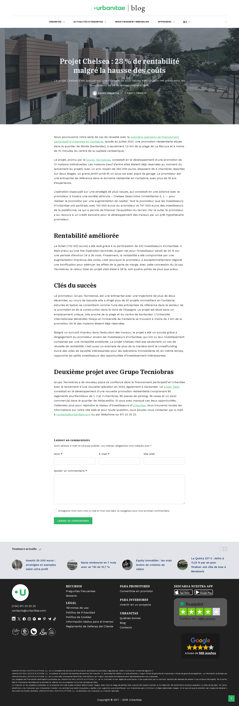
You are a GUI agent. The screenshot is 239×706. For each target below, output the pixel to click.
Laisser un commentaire (73, 520)
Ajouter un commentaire (70, 470)
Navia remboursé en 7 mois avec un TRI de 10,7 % (98, 565)
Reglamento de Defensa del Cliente (89, 626)
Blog (123, 622)
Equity (131, 93)
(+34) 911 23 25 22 (24, 606)
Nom (58, 454)
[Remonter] (231, 698)
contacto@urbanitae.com (29, 610)
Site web (149, 454)
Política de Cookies (78, 617)
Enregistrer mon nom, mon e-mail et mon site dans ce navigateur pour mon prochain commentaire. (114, 511)
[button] (200, 646)
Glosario (71, 595)
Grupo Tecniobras (98, 159)
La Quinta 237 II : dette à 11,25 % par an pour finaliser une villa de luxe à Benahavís (208, 565)
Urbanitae (55, 22)
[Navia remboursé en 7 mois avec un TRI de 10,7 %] (72, 565)
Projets (141, 93)
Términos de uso (77, 607)
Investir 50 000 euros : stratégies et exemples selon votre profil (41, 565)
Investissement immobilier (132, 22)
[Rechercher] (226, 22)
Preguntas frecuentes (80, 591)
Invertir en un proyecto (135, 604)
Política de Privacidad (80, 612)
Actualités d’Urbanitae (88, 22)
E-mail (104, 454)
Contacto (126, 627)
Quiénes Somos (130, 618)
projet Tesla (172, 386)
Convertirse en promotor (136, 591)
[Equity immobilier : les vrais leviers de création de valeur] (127, 565)
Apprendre (164, 22)
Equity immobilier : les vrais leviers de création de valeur (154, 565)
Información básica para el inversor (90, 621)
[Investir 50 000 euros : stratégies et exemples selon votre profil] (17, 565)
